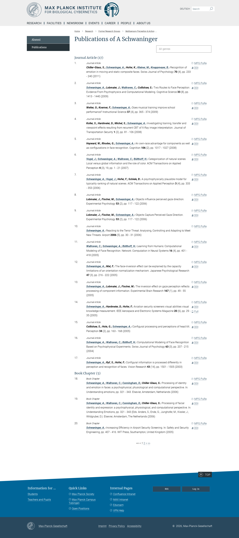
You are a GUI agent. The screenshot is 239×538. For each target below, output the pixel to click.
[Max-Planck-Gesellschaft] (33, 526)
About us (143, 23)
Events (94, 23)
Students (33, 494)
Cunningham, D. (131, 383)
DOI (196, 67)
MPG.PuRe (200, 63)
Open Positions (80, 508)
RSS (166, 489)
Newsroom (75, 23)
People (126, 23)
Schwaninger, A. (115, 67)
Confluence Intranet (124, 494)
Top (207, 474)
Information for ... (42, 488)
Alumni (36, 39)
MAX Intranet (120, 499)
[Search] (211, 9)
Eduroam (118, 505)
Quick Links (78, 488)
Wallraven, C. (129, 87)
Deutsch (185, 8)
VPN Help (118, 510)
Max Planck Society (83, 494)
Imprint (102, 526)
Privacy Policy (117, 526)
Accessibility (134, 526)
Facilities (54, 23)
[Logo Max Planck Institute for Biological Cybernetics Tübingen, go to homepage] (88, 9)
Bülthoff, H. (140, 159)
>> (149, 443)
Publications (39, 47)
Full (196, 311)
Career (110, 23)
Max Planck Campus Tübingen (82, 501)
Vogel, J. (91, 159)
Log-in (196, 489)
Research (34, 23)
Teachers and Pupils (39, 499)
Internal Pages (121, 488)
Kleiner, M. (143, 67)
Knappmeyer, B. (160, 67)
